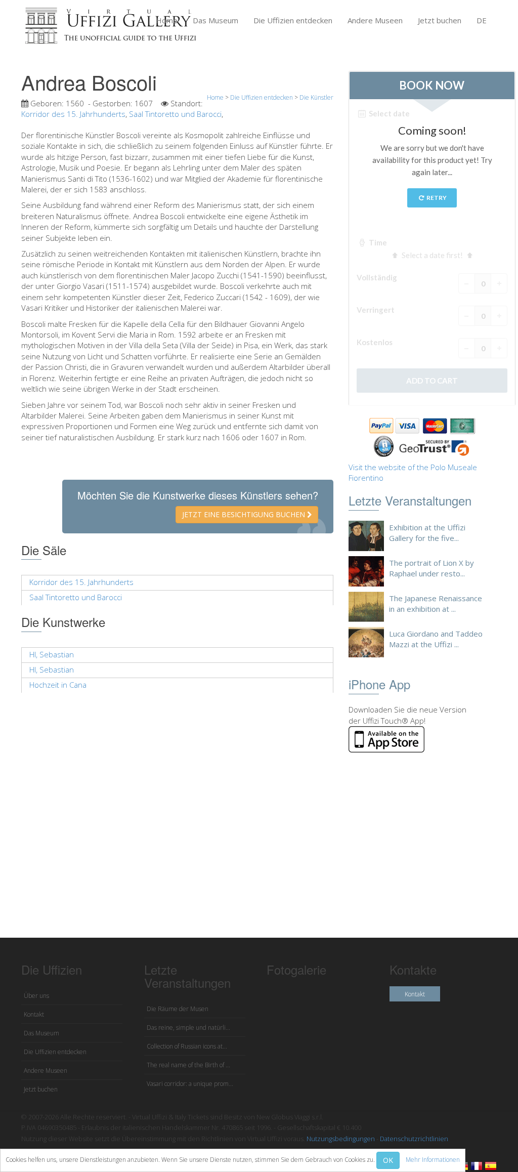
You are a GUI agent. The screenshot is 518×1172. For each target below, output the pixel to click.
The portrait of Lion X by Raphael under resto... (431, 568)
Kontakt (34, 1014)
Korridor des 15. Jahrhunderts (73, 114)
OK (388, 1160)
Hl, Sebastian (51, 654)
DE (482, 20)
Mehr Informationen (433, 1159)
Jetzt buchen (439, 20)
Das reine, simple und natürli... (188, 1027)
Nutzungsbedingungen (341, 1138)
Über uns (36, 995)
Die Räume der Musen (177, 1008)
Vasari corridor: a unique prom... (190, 1083)
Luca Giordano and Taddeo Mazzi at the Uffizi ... (436, 639)
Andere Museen (375, 20)
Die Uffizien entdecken (292, 20)
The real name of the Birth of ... (188, 1065)
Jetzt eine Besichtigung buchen (244, 514)
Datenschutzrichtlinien (414, 1138)
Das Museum (215, 20)
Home (167, 20)
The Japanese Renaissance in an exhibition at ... (435, 603)
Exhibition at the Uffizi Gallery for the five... (427, 532)
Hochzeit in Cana (58, 685)
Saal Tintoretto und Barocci (175, 114)
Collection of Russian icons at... (187, 1046)
